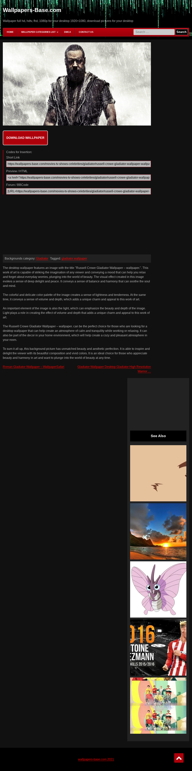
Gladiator (42, 258)
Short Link (13, 157)
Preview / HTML (17, 171)
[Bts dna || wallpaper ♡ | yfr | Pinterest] (158, 706)
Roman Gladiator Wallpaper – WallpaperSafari (33, 366)
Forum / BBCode (17, 184)
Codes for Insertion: (19, 152)
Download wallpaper (25, 137)
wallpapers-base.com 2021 (96, 759)
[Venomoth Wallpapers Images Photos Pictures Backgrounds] (158, 589)
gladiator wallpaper (74, 258)
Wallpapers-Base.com (32, 10)
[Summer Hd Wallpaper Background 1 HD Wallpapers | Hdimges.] (158, 531)
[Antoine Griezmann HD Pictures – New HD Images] (158, 647)
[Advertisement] (77, 225)
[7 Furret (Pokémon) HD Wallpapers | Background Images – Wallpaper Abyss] (158, 473)
